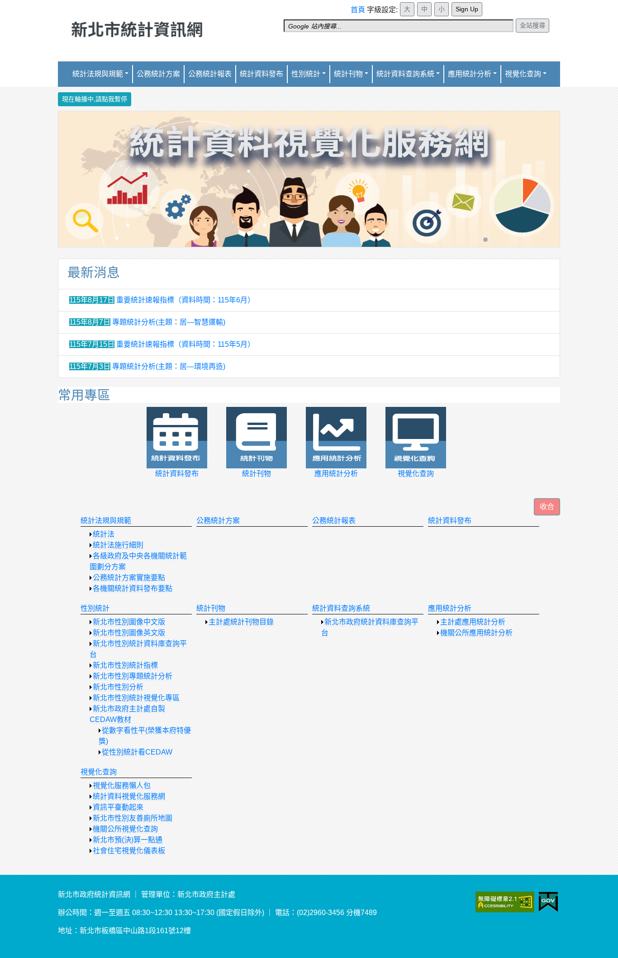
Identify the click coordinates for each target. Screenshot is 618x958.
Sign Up (467, 9)
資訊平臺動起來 (118, 807)
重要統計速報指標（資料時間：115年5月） (185, 344)
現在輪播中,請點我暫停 (94, 99)
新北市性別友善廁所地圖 (132, 818)
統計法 (103, 534)
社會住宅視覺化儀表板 (129, 850)
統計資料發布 (261, 74)
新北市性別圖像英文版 (129, 633)
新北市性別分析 (118, 687)
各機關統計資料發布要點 (132, 588)
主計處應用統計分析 (472, 622)
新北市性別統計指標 (125, 665)
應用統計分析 (449, 608)
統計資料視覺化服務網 (129, 796)
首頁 (358, 10)
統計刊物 (210, 608)
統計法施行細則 (118, 545)
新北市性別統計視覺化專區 (136, 698)
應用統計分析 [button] (469, 74)
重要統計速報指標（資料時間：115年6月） (185, 300)
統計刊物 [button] (348, 74)
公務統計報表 (210, 74)
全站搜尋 (532, 25)
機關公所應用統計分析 (476, 633)
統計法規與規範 (106, 520)
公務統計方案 (158, 74)
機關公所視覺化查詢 (125, 829)
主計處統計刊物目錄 (241, 622)
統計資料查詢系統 (405, 74)
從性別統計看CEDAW (137, 752)
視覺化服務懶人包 (122, 785)
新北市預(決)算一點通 (127, 840)
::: (353, 5)
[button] (547, 506)
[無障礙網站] (516, 901)
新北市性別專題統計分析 (132, 676)
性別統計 (305, 74)
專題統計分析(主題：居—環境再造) (168, 366)
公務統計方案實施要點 (129, 577)
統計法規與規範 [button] (97, 74)
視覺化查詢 (99, 772)
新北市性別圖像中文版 (129, 622)
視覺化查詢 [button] (523, 74)
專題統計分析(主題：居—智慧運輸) (168, 322)
